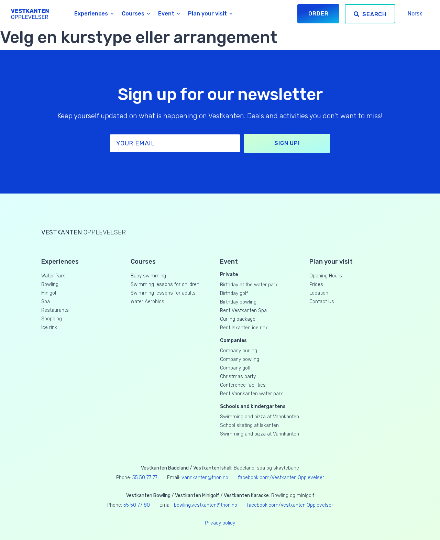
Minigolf (49, 293)
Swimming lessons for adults (163, 293)
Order (318, 13)
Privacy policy (220, 523)
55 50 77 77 (144, 478)
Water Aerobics (147, 302)
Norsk (415, 13)
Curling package (237, 319)
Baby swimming (148, 276)
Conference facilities (243, 385)
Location (318, 293)
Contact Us (321, 302)
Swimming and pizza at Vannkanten (259, 417)
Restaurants (55, 310)
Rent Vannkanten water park (251, 394)
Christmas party (238, 376)
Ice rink (49, 327)
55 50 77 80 (136, 505)
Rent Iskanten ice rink (244, 328)
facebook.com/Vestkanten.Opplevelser (281, 478)
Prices (316, 284)
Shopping (51, 319)
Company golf (235, 368)
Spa (45, 302)
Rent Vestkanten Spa (243, 310)
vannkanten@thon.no (205, 478)
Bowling (49, 284)
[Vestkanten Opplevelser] (36, 13)
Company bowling (239, 359)
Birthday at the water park (249, 285)
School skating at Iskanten (249, 425)
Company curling (238, 351)
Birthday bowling (238, 302)
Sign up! (286, 143)
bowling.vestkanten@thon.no (205, 505)
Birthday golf (234, 293)
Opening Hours (325, 276)
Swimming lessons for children (165, 284)
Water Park (53, 276)
